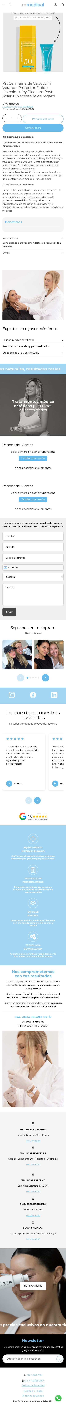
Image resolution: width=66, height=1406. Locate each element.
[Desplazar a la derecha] (37, 800)
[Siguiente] (45, 677)
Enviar (9, 612)
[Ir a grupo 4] (36, 678)
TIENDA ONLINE (33, 1285)
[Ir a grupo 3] (33, 678)
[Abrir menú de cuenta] (55, 4)
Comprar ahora (33, 128)
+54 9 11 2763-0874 (34, 1380)
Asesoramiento (10, 238)
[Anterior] (20, 677)
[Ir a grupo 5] (38, 678)
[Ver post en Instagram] (17, 654)
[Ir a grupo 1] (27, 678)
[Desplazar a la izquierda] (28, 800)
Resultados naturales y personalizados (25, 346)
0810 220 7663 (35, 1375)
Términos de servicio (33, 1395)
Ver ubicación (33, 1140)
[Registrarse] (59, 1359)
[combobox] (6, 567)
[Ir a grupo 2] (30, 678)
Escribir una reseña (33, 458)
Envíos (6, 252)
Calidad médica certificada (18, 340)
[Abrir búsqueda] (10, 4)
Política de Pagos (33, 1391)
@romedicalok (33, 633)
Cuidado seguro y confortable (20, 352)
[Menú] (3, 4)
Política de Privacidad (33, 1385)
